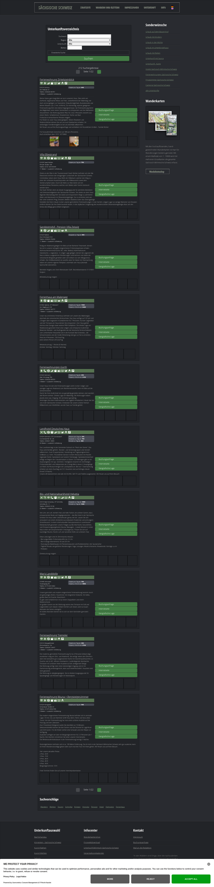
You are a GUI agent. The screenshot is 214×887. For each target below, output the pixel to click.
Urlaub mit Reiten (153, 53)
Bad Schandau (40, 837)
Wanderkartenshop (156, 171)
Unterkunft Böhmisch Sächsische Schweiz (101, 847)
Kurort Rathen (40, 847)
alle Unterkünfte (152, 90)
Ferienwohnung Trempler (54, 635)
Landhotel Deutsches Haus (54, 428)
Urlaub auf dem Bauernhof (157, 31)
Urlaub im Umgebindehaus (157, 47)
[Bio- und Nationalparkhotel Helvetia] (116, 507)
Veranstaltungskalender (94, 853)
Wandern (44, 807)
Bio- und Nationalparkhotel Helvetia (59, 494)
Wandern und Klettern (107, 7)
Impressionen (131, 7)
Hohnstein (110, 807)
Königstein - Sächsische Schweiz (47, 842)
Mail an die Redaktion (142, 847)
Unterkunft (150, 7)
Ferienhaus (120, 807)
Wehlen (53, 807)
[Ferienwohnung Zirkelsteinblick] (116, 93)
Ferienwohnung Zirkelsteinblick (57, 79)
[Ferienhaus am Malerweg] (116, 310)
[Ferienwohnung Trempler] (116, 649)
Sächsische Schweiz (55, 7)
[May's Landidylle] (116, 587)
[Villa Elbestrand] (116, 168)
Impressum (138, 837)
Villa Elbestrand (48, 154)
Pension (94, 807)
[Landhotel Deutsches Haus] (116, 442)
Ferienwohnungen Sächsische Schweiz (162, 74)
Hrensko (85, 807)
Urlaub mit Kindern (154, 37)
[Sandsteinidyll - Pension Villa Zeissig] (116, 240)
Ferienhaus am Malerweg (54, 297)
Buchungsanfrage (106, 110)
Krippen (77, 807)
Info (163, 7)
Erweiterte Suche (58, 52)
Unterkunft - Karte (153, 63)
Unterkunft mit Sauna (155, 58)
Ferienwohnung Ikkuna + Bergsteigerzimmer (64, 696)
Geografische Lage (106, 119)
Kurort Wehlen (40, 853)
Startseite (85, 7)
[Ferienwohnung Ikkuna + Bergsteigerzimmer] (116, 710)
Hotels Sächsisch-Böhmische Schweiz (161, 69)
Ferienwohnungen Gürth (53, 367)
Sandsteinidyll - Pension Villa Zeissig (59, 227)
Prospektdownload (92, 842)
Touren (60, 807)
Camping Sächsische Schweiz (158, 85)
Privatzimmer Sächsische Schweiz (160, 79)
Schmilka (68, 807)
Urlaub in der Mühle (154, 42)
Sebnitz (37, 858)
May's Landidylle (49, 573)
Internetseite (104, 114)
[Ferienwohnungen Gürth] (116, 380)
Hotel (101, 807)
